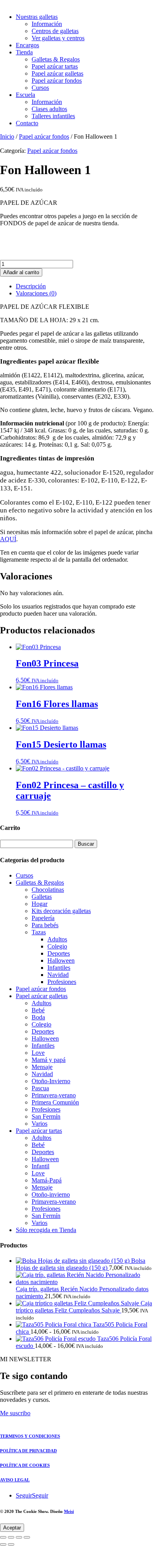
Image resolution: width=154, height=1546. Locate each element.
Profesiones (61, 981)
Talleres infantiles (53, 116)
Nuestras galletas (37, 16)
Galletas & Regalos (56, 59)
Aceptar (12, 1528)
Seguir (40, 1495)
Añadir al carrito (21, 272)
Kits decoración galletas (61, 911)
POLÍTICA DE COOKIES (25, 1465)
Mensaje (42, 1066)
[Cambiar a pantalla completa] (11, 1537)
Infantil (40, 1166)
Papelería (43, 918)
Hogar (39, 903)
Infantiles (58, 967)
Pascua (40, 1088)
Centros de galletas (55, 31)
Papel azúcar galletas (57, 73)
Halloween (61, 960)
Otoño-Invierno (51, 1081)
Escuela (25, 94)
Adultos (57, 939)
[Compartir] (19, 1537)
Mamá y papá (49, 1059)
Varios (39, 1123)
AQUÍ (8, 539)
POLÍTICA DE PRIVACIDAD (28, 1450)
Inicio (7, 136)
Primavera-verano (54, 1095)
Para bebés (45, 925)
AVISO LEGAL (15, 1479)
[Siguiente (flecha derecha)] (11, 1544)
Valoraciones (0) (36, 293)
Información (47, 23)
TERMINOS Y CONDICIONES (30, 1436)
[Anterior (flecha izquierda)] (3, 1544)
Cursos (40, 87)
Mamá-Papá (47, 1180)
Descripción (31, 286)
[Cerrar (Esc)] (27, 1537)
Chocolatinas (48, 889)
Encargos (27, 45)
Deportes (58, 953)
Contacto (27, 123)
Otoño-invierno (51, 1194)
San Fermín (46, 1116)
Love (38, 1052)
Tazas (39, 932)
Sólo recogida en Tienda (46, 1230)
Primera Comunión (55, 1102)
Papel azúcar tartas (55, 66)
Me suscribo (15, 1413)
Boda (38, 1017)
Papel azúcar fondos (57, 80)
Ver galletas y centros (58, 38)
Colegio (57, 946)
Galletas (42, 896)
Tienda (24, 52)
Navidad (58, 974)
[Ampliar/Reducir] (3, 1537)
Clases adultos (49, 109)
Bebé (38, 1010)
